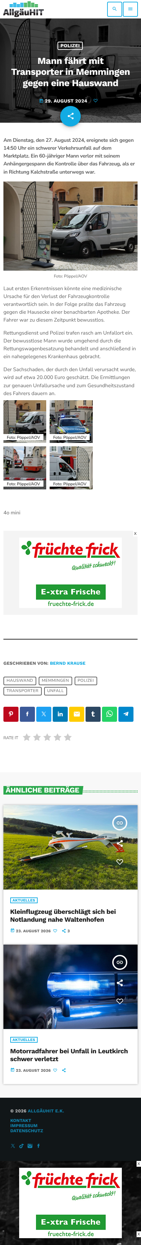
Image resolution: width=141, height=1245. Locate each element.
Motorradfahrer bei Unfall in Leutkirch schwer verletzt (69, 1055)
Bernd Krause (68, 663)
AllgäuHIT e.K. (46, 1111)
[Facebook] (38, 1146)
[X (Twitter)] (13, 1146)
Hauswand (20, 681)
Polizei (70, 46)
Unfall (55, 691)
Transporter (22, 691)
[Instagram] (30, 1146)
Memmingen (55, 681)
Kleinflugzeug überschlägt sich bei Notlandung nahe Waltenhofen (63, 915)
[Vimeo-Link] (23, 9)
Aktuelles (24, 900)
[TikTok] (21, 1146)
